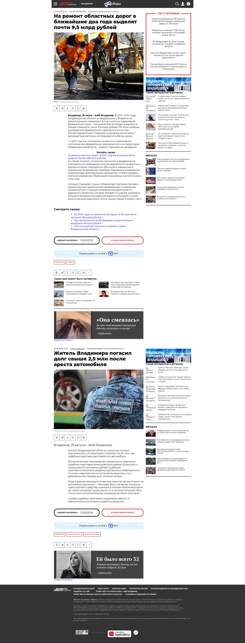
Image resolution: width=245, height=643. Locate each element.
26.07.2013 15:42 (60, 11)
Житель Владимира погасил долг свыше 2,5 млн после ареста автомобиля (168, 55)
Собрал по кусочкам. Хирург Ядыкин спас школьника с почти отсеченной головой (174, 379)
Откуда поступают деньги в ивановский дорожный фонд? (79, 283)
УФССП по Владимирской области (69, 431)
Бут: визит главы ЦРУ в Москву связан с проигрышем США (171, 179)
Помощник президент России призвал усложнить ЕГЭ (170, 188)
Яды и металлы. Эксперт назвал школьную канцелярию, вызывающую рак (172, 126)
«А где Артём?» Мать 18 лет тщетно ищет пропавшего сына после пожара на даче (173, 136)
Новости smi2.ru (63, 340)
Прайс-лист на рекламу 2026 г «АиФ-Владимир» (117, 591)
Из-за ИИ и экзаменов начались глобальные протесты (171, 198)
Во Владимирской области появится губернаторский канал (125, 292)
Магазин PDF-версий (138, 589)
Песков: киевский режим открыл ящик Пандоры (171, 170)
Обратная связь (119, 589)
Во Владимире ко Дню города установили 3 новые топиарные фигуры (168, 44)
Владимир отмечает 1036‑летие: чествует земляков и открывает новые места (168, 32)
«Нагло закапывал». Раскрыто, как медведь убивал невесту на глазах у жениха (174, 388)
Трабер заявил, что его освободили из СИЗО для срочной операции (173, 432)
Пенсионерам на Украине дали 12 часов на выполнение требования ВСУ (172, 461)
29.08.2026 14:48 (61, 349)
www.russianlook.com (69, 102)
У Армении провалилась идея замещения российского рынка (171, 469)
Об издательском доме (84, 589)
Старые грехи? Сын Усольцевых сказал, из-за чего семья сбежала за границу (174, 98)
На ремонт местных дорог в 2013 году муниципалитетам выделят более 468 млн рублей (101, 157)
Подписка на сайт (81, 591)
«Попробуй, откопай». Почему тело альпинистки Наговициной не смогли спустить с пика (173, 117)
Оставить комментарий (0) (122, 240)
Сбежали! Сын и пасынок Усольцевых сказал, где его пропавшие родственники (174, 416)
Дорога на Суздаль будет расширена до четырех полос (79, 292)
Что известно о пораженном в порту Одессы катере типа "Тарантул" (173, 441)
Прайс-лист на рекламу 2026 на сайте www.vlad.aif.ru (97, 594)
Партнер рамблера (98, 632)
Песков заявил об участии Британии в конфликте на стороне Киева (173, 160)
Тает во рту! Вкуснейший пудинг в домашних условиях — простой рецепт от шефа (173, 145)
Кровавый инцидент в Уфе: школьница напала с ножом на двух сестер (173, 451)
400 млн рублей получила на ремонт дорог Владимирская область (98, 228)
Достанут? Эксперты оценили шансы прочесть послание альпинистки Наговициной (174, 398)
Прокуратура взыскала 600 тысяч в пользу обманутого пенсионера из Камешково (168, 66)
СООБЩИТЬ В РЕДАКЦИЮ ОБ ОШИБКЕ (140, 594)
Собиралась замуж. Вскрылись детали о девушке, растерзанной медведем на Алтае (172, 407)
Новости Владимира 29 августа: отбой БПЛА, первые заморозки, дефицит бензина (168, 21)
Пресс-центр (103, 589)
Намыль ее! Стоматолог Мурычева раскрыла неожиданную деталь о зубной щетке (173, 108)
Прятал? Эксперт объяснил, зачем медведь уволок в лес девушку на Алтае (173, 370)
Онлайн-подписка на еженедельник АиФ (169, 589)
